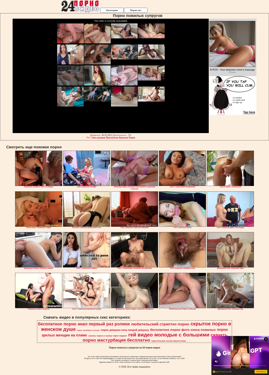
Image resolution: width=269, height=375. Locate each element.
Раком (132, 137)
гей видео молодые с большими (168, 335)
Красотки (123, 137)
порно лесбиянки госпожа (88, 330)
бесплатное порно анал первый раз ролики (84, 324)
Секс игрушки (98, 137)
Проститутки (112, 137)
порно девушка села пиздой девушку (125, 329)
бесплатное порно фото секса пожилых (183, 330)
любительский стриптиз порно (160, 324)
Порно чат (135, 10)
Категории (112, 10)
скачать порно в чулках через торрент (107, 336)
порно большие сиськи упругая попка (168, 341)
